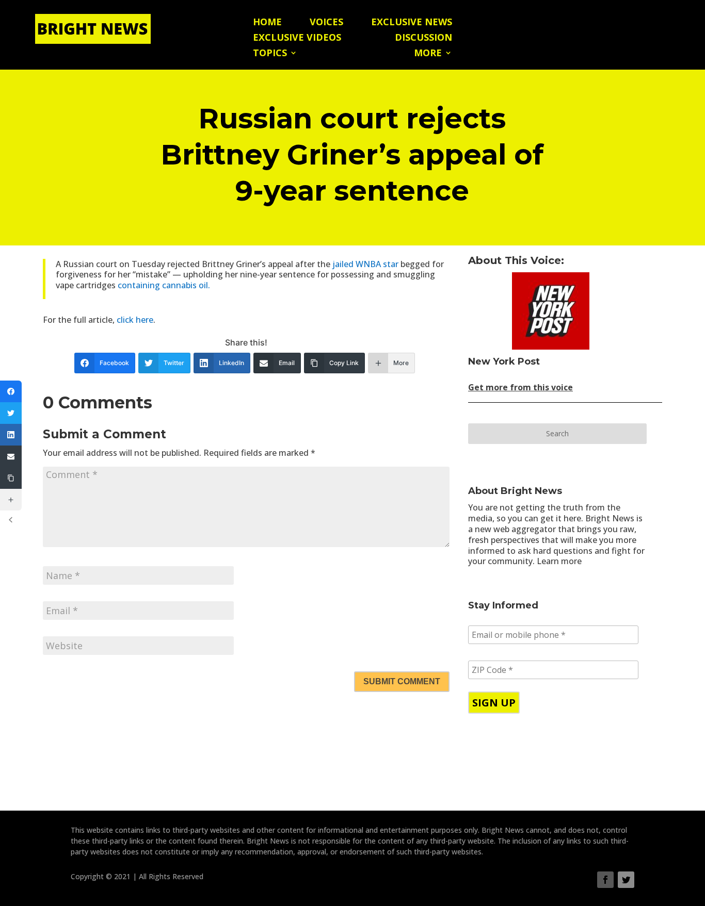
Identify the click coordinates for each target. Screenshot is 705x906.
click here (135, 319)
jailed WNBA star (366, 264)
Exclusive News (411, 23)
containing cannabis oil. (164, 285)
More (428, 54)
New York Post (504, 361)
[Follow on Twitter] (626, 879)
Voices (326, 23)
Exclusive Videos (297, 38)
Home (267, 23)
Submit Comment (401, 681)
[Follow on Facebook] (605, 879)
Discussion (423, 38)
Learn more (559, 561)
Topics (270, 54)
